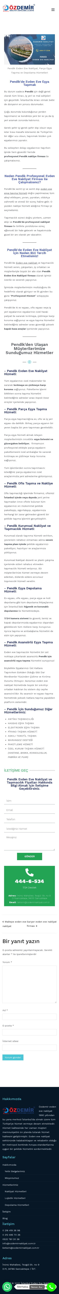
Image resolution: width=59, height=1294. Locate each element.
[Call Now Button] (51, 1287)
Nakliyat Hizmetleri (15, 1191)
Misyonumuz (12, 1178)
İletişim (6, 1211)
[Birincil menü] (53, 10)
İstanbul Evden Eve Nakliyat (37, 1283)
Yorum (7, 962)
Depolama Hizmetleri (17, 1205)
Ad (5, 1010)
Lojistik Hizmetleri (15, 1198)
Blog (5, 1218)
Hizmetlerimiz (10, 1185)
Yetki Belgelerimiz (15, 1171)
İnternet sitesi (10, 1041)
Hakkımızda (9, 1164)
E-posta (8, 1025)
